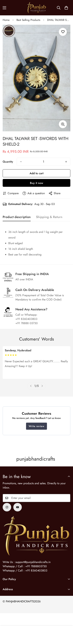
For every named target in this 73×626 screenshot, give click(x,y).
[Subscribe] (66, 498)
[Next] (42, 385)
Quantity (8, 162)
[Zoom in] (63, 124)
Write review (36, 426)
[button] (66, 8)
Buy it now (36, 183)
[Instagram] (7, 507)
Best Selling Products (28, 20)
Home (6, 20)
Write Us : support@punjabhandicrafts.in (26, 562)
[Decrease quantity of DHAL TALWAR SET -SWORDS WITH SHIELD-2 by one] (21, 162)
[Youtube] (17, 507)
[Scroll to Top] (66, 607)
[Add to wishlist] (63, 32)
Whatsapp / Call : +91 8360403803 (25, 570)
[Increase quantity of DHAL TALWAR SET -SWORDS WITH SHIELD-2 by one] (66, 162)
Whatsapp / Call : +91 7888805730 (25, 566)
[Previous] (30, 385)
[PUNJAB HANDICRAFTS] (36, 7)
